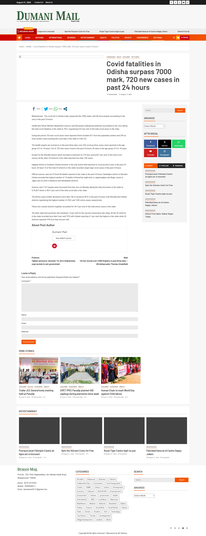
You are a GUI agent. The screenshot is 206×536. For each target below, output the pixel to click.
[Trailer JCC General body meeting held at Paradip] (38, 370)
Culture (97, 487)
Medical (92, 504)
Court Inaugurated (113, 483)
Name (23, 315)
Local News (126, 57)
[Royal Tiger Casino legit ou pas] (124, 430)
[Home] (19, 37)
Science (89, 508)
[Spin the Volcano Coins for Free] (81, 430)
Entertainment (88, 38)
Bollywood (91, 479)
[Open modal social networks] (65, 109)
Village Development (85, 520)
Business (71, 38)
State (79, 512)
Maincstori (114, 499)
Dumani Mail (113, 94)
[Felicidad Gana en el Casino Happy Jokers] (166, 430)
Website (24, 332)
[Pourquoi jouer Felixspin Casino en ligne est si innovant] (39, 430)
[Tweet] (48, 109)
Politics (115, 38)
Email (23, 323)
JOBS (92, 499)
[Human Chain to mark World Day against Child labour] (121, 370)
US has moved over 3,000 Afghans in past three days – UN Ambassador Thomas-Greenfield (104, 261)
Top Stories (135, 57)
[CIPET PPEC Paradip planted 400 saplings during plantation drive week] (79, 370)
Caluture (112, 479)
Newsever (110, 533)
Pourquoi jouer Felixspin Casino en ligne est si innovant (158, 175)
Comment (26, 281)
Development (118, 487)
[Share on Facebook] (36, 109)
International (55, 38)
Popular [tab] (165, 166)
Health (103, 38)
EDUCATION (102, 491)
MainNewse (81, 504)
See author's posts (63, 238)
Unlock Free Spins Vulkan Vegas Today (184, 31)
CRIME (88, 487)
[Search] (174, 37)
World (108, 520)
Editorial (158, 38)
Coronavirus (142, 38)
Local (27, 38)
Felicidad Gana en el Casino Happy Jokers (142, 31)
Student (97, 512)
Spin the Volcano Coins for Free (68, 31)
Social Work (38, 386)
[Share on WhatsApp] (58, 109)
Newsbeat (113, 504)
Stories (87, 512)
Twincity (46, 386)
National (40, 38)
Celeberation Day (83, 483)
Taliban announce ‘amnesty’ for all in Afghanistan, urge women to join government (54, 261)
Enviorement (82, 495)
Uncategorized (150, 170)
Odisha (123, 504)
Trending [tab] (179, 166)
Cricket (79, 487)
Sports (128, 38)
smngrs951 (39, 457)
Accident (80, 479)
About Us (49, 2)
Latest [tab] (150, 166)
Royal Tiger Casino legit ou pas (103, 31)
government (104, 495)
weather (99, 520)
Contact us (38, 2)
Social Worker (113, 508)
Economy (80, 491)
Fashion (93, 495)
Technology (115, 512)
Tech (105, 512)
